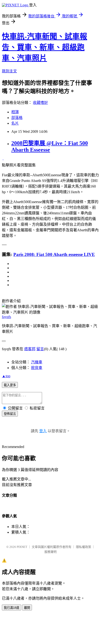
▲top (6, 376)
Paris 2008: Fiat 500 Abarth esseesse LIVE (54, 254)
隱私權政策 (83, 547)
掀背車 (36, 368)
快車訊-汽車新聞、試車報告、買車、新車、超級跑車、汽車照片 (44, 47)
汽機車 (36, 362)
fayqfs (6, 317)
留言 (40, 349)
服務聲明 (50, 552)
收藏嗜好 (40, 103)
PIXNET (22, 547)
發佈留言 (10, 414)
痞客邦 (29, 349)
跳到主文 (9, 71)
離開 (27, 607)
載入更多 (10, 385)
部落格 (17, 118)
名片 (15, 123)
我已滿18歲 (11, 607)
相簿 (15, 112)
